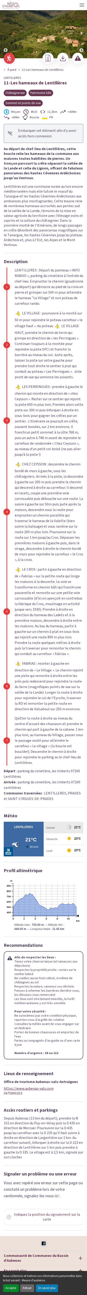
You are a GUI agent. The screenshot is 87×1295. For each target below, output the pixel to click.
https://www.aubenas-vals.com (29, 1088)
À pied (11, 70)
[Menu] (82, 5)
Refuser (27, 1288)
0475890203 (13, 1093)
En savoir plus (46, 1288)
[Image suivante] (81, 29)
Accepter (11, 1288)
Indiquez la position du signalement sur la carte (47, 1217)
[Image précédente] (5, 29)
